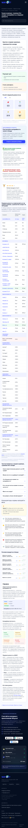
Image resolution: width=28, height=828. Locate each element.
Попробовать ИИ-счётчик (14, 821)
